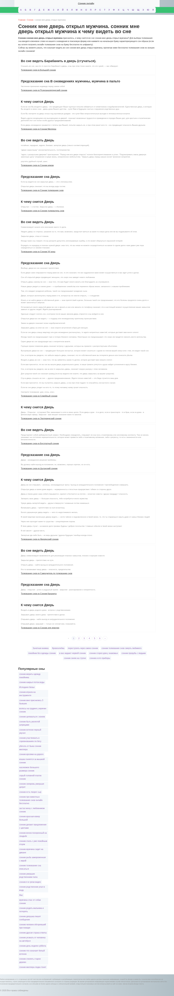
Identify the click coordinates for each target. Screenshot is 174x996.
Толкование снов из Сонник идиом (37, 165)
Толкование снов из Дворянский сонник (39, 539)
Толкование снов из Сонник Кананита (39, 594)
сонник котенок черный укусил (30, 731)
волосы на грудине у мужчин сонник (32, 710)
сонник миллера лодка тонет (32, 967)
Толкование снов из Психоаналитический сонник (44, 90)
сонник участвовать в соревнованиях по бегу (30, 739)
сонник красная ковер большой (29, 818)
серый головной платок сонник (30, 777)
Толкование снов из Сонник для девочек (40, 628)
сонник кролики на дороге (31, 754)
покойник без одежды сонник (42, 653)
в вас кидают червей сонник (72, 653)
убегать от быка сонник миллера (30, 748)
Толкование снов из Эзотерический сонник (41, 418)
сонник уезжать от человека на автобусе (32, 939)
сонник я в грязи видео (30, 882)
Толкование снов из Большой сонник (38, 70)
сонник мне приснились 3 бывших (31, 702)
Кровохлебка (58, 648)
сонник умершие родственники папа (28, 875)
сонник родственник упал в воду (32, 888)
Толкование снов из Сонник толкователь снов (42, 211)
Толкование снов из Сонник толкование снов (42, 190)
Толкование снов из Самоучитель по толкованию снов (46, 573)
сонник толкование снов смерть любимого (122, 648)
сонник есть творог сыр (30, 792)
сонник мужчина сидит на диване (31, 851)
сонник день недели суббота (32, 946)
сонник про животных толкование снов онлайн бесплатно (31, 800)
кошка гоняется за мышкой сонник (32, 761)
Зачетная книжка (41, 648)
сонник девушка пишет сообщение (30, 918)
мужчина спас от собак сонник (30, 901)
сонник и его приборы (100, 658)
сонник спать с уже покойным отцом (33, 842)
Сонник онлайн (86, 3)
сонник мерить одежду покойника (30, 675)
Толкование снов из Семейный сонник (39, 396)
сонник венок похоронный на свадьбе (33, 834)
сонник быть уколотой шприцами (29, 723)
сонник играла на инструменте (27, 693)
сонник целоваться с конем (32, 717)
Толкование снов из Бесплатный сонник (40, 443)
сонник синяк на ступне (75, 658)
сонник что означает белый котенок (32, 952)
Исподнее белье (27, 687)
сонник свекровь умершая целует (31, 785)
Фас (21, 895)
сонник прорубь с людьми (134, 653)
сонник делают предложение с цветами (32, 826)
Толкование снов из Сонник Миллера (38, 129)
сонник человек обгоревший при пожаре (32, 926)
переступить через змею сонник (83, 648)
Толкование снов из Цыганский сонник (39, 468)
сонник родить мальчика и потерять (31, 910)
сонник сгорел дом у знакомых (103, 653)
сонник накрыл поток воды (31, 682)
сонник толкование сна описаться (30, 867)
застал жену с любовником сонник (32, 810)
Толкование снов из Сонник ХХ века (38, 252)
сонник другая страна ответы (33, 933)
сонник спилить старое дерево (30, 960)
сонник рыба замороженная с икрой (32, 859)
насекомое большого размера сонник (29, 769)
